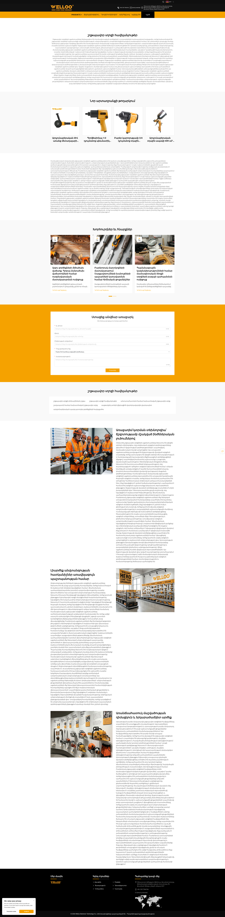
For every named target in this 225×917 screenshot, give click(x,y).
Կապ (148, 15)
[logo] (62, 7)
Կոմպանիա (124, 15)
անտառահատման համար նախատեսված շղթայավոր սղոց (145, 401)
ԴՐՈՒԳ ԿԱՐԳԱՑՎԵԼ (59, 290)
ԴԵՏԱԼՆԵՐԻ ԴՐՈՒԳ (65, 121)
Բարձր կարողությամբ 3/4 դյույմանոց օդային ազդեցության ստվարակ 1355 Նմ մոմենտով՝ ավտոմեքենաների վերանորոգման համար (128, 139)
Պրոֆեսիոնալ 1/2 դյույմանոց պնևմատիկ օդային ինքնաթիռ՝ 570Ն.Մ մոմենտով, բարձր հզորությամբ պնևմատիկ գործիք (96, 139)
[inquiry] (222, 451)
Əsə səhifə (98, 882)
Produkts (76, 15)
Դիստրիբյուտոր (109, 15)
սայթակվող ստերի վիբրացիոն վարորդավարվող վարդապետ (126, 405)
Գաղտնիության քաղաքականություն (141, 914)
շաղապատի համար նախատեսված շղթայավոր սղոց (75, 405)
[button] (110, 296)
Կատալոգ (136, 15)
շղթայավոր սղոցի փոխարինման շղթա (69, 401)
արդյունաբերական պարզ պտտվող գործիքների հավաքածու (78, 409)
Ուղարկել (112, 370)
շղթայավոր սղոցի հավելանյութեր (103, 401)
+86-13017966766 (124, 7)
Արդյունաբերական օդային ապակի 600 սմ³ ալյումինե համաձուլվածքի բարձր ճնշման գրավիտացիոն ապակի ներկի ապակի (160, 139)
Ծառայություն (91, 15)
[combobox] (112, 351)
